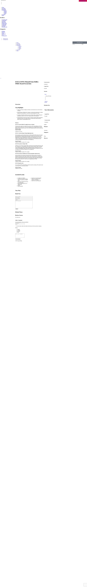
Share (45, 94)
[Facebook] (60, 39)
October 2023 (4, 24)
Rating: (16, 227)
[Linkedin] (65, 39)
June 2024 (3, 21)
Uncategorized (4, 35)
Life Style (3, 32)
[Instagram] (62, 39)
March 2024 (4, 22)
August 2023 (4, 25)
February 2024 (4, 23)
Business (3, 31)
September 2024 (4, 19)
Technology (4, 33)
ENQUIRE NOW (83, 0)
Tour (3, 34)
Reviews (46, 101)
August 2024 (4, 20)
